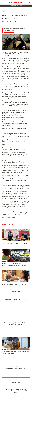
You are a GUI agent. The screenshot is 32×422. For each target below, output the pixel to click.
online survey (25, 167)
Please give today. (9, 32)
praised (9, 96)
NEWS (4, 11)
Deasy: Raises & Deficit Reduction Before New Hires (14, 215)
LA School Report (16, 2)
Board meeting (20, 152)
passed (8, 63)
